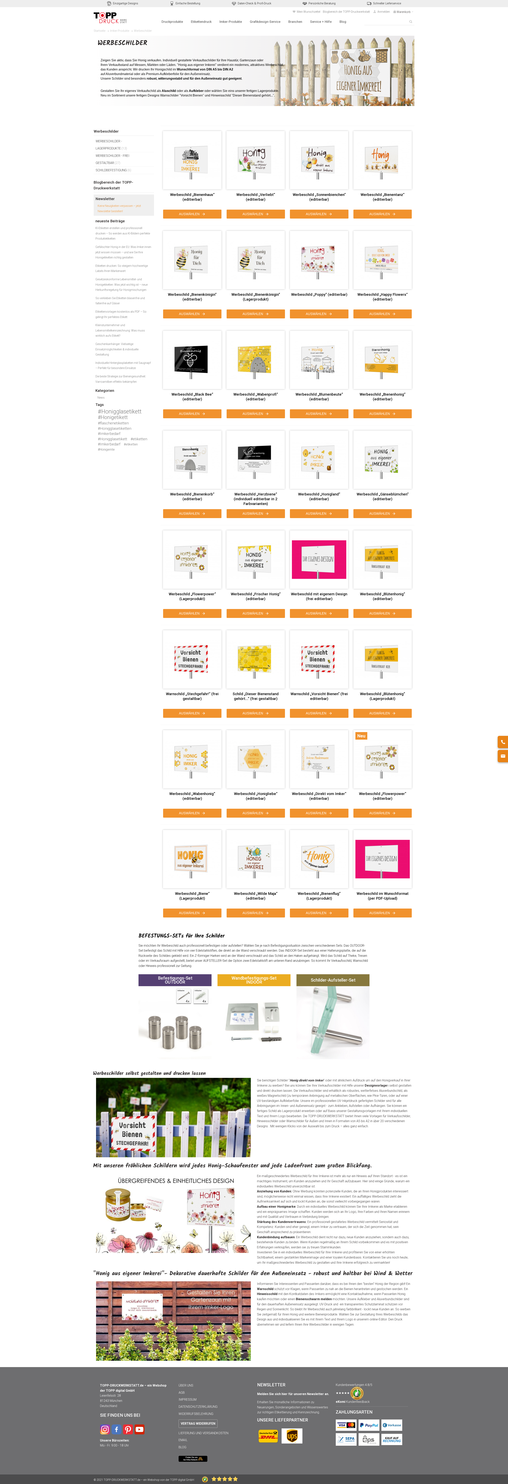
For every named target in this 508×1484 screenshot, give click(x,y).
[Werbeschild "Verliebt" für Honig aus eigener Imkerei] (255, 160)
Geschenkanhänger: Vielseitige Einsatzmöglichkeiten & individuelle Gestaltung (117, 349)
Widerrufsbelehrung (196, 1414)
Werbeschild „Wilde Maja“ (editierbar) (255, 896)
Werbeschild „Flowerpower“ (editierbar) (382, 796)
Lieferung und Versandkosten (203, 1433)
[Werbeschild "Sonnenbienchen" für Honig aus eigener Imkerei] (319, 160)
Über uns (186, 1385)
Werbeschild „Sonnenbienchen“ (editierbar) (319, 197)
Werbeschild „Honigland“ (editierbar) (319, 496)
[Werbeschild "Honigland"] (319, 460)
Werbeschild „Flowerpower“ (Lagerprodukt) (192, 596)
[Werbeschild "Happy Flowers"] (382, 260)
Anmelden (383, 11)
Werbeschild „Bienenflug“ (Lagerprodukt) (319, 896)
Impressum (187, 1399)
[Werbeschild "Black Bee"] (192, 360)
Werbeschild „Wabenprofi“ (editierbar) (255, 396)
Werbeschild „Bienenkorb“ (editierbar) (192, 496)
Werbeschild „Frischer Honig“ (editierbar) (256, 596)
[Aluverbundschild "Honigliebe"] (255, 759)
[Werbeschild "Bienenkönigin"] (192, 260)
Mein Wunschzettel (308, 11)
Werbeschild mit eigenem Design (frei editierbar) (319, 596)
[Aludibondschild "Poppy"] (319, 260)
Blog (182, 1447)
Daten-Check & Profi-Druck (254, 3)
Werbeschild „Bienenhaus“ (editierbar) (192, 197)
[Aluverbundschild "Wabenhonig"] (192, 759)
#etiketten (139, 439)
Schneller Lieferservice (387, 3)
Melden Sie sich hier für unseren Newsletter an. (293, 1394)
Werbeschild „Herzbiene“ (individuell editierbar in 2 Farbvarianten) (255, 499)
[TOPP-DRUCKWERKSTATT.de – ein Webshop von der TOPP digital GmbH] (110, 17)
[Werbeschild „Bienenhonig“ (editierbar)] (382, 360)
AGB (182, 1392)
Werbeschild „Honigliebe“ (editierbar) (255, 796)
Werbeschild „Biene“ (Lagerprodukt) (192, 896)
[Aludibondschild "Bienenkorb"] (192, 460)
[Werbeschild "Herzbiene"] (255, 460)
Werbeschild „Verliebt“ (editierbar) (255, 197)
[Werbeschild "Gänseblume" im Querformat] (382, 460)
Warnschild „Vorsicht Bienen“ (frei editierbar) (319, 696)
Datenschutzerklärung (198, 1407)
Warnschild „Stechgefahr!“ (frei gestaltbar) (192, 696)
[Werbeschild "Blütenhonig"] (382, 659)
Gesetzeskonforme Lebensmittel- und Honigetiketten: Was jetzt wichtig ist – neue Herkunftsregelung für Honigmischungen (121, 284)
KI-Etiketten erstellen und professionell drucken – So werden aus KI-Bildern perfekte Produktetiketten (122, 233)
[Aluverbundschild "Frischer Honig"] (255, 559)
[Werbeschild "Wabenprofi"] (255, 360)
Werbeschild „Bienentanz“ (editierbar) (382, 197)
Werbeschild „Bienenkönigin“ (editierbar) (192, 297)
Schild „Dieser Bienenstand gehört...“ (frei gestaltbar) (256, 696)
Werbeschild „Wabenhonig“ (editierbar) (192, 796)
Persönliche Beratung (322, 3)
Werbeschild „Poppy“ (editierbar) (319, 294)
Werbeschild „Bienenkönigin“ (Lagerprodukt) (255, 297)
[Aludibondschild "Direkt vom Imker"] (319, 759)
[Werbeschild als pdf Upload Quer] (382, 859)
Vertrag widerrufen (198, 1423)
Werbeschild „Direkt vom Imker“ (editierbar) (319, 796)
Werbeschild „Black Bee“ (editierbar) (192, 396)
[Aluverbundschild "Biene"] (192, 859)
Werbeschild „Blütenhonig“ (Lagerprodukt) (382, 696)
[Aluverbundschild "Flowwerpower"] (192, 559)
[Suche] (410, 21)
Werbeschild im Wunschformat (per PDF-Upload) (383, 896)
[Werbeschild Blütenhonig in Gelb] (382, 559)
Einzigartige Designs (125, 3)
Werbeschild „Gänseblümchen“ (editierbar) (383, 496)
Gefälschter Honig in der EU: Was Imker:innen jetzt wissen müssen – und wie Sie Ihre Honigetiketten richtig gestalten (123, 252)
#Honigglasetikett (119, 411)
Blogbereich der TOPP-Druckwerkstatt (346, 11)
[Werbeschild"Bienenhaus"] (192, 160)
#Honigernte (106, 449)
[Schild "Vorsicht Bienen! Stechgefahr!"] (319, 659)
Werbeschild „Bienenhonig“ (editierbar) (382, 396)
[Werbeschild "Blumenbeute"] (319, 360)
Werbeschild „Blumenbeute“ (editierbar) (319, 396)
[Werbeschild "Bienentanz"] (382, 160)
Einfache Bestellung (188, 3)
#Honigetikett (113, 417)
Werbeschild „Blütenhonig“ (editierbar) (382, 596)
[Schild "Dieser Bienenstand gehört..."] (255, 659)
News (101, 397)
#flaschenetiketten (113, 423)
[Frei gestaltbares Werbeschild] (319, 559)
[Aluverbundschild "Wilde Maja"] (255, 859)
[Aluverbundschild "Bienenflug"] (319, 859)
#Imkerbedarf (109, 433)
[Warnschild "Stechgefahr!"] (192, 659)
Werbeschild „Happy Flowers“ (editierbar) (382, 297)
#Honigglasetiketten (114, 428)
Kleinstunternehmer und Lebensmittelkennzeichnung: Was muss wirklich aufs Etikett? (120, 330)
